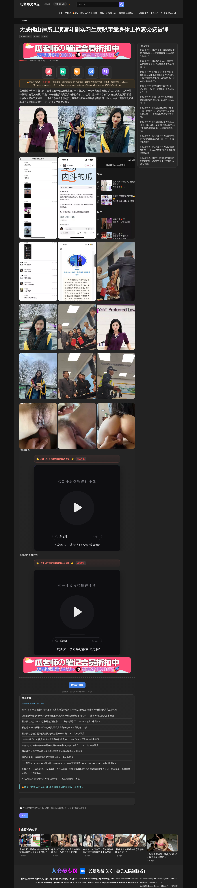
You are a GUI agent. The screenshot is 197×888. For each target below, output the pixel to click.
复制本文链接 (77, 685)
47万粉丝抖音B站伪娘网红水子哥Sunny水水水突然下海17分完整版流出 (157, 150)
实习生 (36, 36)
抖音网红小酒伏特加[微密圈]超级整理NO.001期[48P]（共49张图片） (54, 733)
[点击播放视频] (77, 508)
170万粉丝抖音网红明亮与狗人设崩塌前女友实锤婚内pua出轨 (51, 778)
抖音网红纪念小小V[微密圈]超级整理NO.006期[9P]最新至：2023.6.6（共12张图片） (61, 721)
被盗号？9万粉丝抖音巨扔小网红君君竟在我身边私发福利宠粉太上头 (54, 727)
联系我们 (154, 13)
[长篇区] (62, 72)
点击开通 (81, 459)
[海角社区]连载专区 (107, 13)
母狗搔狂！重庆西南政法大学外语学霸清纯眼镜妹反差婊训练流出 (53, 751)
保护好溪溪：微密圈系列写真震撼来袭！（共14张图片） (49, 757)
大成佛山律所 (26, 36)
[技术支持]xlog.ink (168, 13)
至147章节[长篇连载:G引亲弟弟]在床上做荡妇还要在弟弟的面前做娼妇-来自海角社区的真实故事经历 (69, 709)
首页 (60, 13)
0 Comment (53, 61)
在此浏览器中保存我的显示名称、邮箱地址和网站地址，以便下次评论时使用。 (55, 808)
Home (24, 21)
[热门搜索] (105, 72)
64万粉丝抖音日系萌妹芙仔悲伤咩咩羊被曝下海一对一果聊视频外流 (157, 139)
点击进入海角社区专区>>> (33, 704)
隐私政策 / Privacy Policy (149, 886)
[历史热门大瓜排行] (88, 13)
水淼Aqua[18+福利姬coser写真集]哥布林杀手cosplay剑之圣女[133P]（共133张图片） (61, 745)
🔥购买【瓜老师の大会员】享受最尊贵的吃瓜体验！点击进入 (52, 787)
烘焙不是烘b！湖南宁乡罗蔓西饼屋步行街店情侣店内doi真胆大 (157, 64)
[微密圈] (91, 72)
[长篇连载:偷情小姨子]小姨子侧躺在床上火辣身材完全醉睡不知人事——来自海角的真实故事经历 (68, 715)
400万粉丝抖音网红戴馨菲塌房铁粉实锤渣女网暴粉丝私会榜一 (157, 100)
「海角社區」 (46, 82)
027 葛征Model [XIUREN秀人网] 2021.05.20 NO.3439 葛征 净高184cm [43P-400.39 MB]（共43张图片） (69, 763)
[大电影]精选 (142, 13)
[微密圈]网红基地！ (126, 13)
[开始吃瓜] (77, 72)
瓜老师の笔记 (29, 4)
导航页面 (174, 886)
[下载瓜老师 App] (70, 4)
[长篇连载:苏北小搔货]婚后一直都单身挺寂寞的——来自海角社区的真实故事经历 (60, 739)
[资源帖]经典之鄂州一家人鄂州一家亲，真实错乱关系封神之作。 (157, 89)
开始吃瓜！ (23, 61)
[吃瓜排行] (48, 72)
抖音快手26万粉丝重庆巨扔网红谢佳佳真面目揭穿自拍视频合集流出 (157, 53)
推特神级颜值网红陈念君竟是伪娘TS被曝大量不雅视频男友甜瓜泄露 (157, 161)
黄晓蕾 (44, 36)
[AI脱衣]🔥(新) (71, 13)
